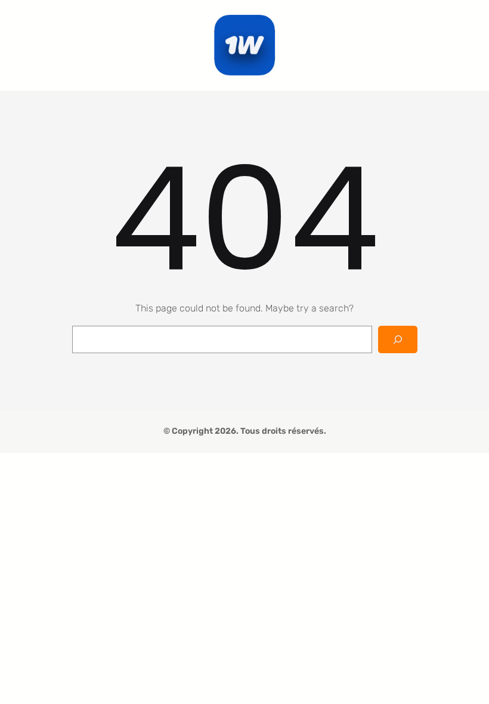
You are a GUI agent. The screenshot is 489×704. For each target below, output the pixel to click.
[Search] (397, 340)
